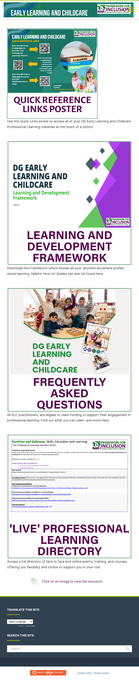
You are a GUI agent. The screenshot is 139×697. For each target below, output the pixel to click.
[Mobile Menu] (131, 9)
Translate (30, 625)
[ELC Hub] (69, 10)
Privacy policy (101, 673)
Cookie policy (84, 673)
